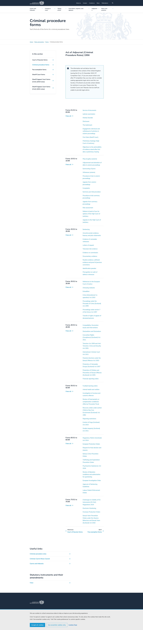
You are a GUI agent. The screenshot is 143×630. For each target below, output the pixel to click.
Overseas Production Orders (91, 512)
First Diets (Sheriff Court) (90, 137)
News (98, 3)
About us (78, 3)
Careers (85, 3)
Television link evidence (90, 249)
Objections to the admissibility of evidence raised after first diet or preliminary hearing (92, 149)
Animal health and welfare (91, 389)
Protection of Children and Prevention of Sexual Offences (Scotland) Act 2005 (92, 372)
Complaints (86, 188)
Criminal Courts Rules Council (40, 559)
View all (68, 116)
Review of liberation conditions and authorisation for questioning (91, 474)
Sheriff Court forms (38, 75)
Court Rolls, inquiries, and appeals (76, 9)
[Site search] (112, 3)
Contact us (92, 3)
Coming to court (48, 9)
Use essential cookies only (57, 625)
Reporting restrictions (89, 419)
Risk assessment (88, 208)
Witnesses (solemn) (89, 172)
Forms (47, 42)
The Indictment (87, 125)
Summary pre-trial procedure (92, 192)
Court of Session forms (40, 60)
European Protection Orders (91, 444)
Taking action (59, 9)
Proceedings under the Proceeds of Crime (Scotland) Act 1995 (92, 303)
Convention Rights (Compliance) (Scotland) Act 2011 (91, 337)
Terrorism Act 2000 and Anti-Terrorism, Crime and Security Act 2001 (92, 346)
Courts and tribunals (33, 9)
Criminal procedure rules (38, 554)
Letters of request (88, 245)
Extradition (86, 291)
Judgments (94, 9)
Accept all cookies (37, 625)
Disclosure (86, 121)
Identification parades (89, 268)
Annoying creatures (89, 288)
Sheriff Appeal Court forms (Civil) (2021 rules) (41, 88)
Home (31, 42)
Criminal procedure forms (40, 65)
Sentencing (86, 229)
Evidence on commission (90, 253)
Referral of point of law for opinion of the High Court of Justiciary (91, 213)
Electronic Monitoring (89, 508)
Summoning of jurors (89, 169)
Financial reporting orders (91, 379)
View (31, 583)
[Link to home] (37, 3)
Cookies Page (73, 625)
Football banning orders (90, 386)
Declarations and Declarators (92, 331)
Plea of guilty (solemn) (90, 159)
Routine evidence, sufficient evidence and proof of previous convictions (92, 262)
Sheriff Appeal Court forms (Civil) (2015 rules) (41, 80)
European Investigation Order (92, 480)
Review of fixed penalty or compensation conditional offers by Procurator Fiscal (91, 401)
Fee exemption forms (39, 70)
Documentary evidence (90, 256)
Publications (105, 3)
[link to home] (37, 602)
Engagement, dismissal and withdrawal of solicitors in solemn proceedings (91, 131)
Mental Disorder (88, 118)
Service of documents (89, 110)
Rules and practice (104, 9)
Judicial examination (89, 114)
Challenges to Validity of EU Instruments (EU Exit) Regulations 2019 (91, 502)
